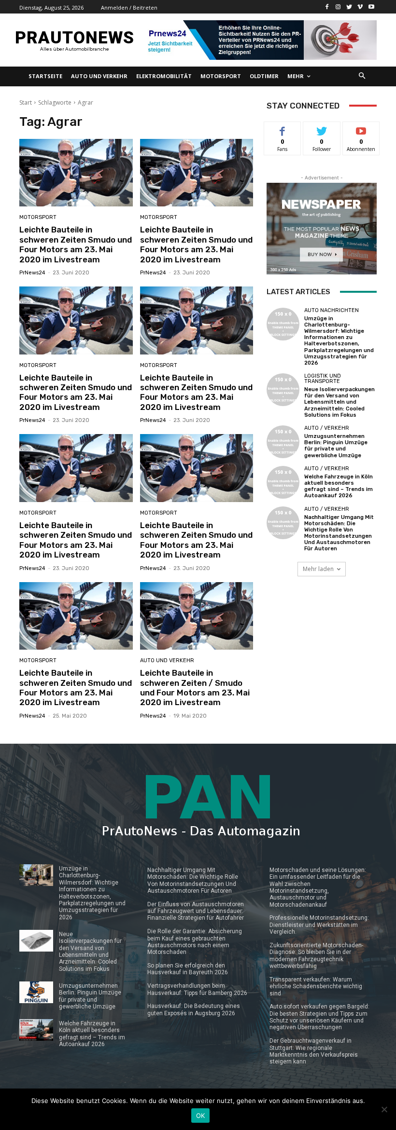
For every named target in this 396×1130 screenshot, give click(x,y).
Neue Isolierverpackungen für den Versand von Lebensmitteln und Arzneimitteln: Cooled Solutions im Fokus (339, 402)
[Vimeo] (360, 7)
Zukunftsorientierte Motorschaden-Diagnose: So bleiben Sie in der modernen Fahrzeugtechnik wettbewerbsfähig (316, 955)
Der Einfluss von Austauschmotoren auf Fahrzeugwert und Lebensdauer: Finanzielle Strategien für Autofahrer (195, 911)
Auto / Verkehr (326, 428)
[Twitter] (349, 7)
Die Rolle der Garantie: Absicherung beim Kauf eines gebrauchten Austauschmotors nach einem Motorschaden (194, 941)
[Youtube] (371, 7)
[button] (362, 76)
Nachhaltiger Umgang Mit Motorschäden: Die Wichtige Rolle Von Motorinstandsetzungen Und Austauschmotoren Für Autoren (339, 533)
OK (200, 1115)
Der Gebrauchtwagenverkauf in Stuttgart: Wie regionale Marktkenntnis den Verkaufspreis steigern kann (313, 1051)
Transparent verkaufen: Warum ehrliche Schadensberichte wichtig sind (315, 986)
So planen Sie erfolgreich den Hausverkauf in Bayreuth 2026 (187, 969)
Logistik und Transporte (322, 378)
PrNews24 (32, 273)
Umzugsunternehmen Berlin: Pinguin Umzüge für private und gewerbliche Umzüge (336, 446)
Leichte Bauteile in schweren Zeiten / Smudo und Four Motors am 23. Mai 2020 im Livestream (195, 687)
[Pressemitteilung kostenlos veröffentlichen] (260, 40)
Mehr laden (318, 569)
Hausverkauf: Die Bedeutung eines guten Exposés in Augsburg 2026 (193, 1009)
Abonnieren (361, 129)
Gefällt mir (283, 132)
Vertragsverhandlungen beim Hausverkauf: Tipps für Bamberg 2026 (197, 989)
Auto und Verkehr (167, 660)
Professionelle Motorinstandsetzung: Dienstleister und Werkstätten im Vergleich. (319, 924)
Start (25, 102)
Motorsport (38, 217)
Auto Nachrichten (331, 310)
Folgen (322, 129)
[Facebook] (327, 7)
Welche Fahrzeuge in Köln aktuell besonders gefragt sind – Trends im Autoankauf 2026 (338, 486)
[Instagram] (338, 7)
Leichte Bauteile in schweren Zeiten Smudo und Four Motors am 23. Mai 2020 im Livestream (75, 244)
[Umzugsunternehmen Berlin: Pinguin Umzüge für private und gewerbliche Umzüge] (283, 441)
